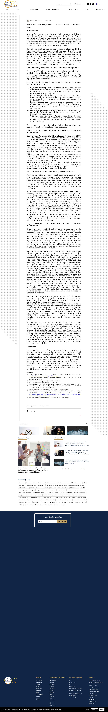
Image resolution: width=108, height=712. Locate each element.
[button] (32, 369)
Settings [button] (87, 709)
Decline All (94, 709)
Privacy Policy (58, 709)
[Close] (106, 709)
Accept (101, 709)
